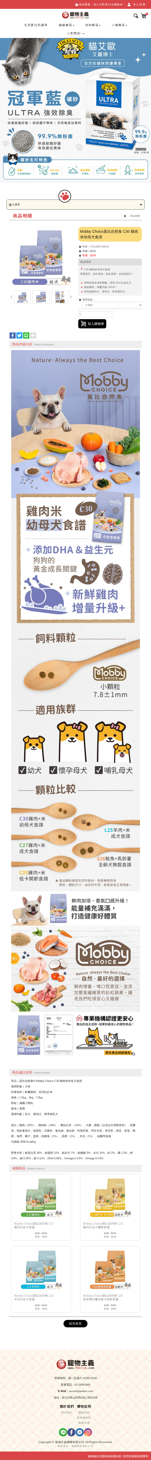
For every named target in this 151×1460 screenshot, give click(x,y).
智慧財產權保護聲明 (135, 1456)
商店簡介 (67, 1412)
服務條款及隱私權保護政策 (104, 1456)
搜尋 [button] (136, 16)
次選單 (15, 204)
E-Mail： (63, 1391)
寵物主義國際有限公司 (75, 15)
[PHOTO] (41, 256)
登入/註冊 (139, 4)
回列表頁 (75, 1323)
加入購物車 (96, 324)
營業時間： (61, 1378)
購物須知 (84, 1412)
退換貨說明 (84, 1417)
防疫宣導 (84, 1422)
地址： (58, 1397)
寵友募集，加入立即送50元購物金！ (102, 4)
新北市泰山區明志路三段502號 (79, 1397)
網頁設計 (63, 1446)
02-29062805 (82, 1384)
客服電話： (68, 1384)
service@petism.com (81, 1391)
